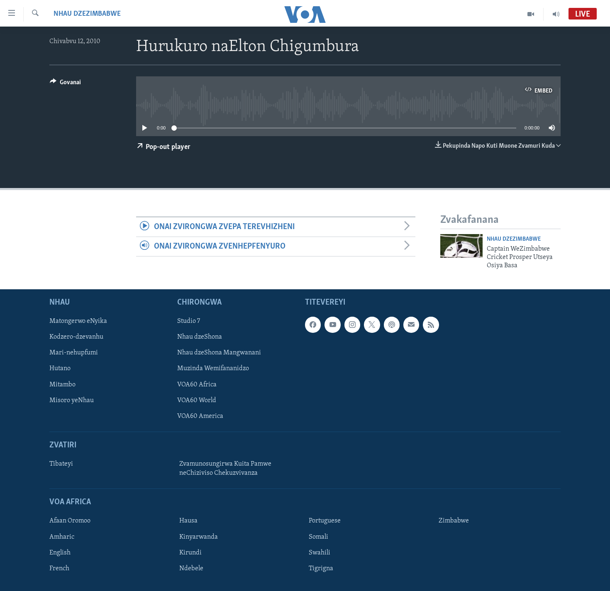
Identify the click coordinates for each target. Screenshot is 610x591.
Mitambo (62, 384)
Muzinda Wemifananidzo (213, 368)
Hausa (188, 521)
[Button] (65, 84)
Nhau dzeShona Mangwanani (219, 352)
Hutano (60, 368)
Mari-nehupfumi (73, 352)
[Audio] (556, 14)
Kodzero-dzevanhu (76, 337)
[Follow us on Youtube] (332, 324)
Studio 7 (188, 321)
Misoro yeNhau (71, 400)
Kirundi (190, 552)
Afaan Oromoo (69, 521)
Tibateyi (61, 464)
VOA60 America (200, 416)
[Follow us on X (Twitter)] (372, 324)
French (59, 568)
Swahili (319, 552)
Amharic (61, 536)
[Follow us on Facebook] (313, 324)
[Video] (531, 14)
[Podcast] (392, 324)
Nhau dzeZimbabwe (87, 14)
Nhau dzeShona (199, 337)
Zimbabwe (454, 521)
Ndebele (191, 568)
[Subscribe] (411, 324)
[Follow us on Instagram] (352, 324)
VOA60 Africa (197, 384)
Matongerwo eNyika (78, 321)
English (60, 552)
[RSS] (431, 324)
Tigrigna (321, 568)
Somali (318, 536)
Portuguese (325, 521)
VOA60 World (196, 400)
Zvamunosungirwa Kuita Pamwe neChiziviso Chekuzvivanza (225, 468)
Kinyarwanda (198, 536)
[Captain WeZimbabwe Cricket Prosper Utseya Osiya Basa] (461, 246)
